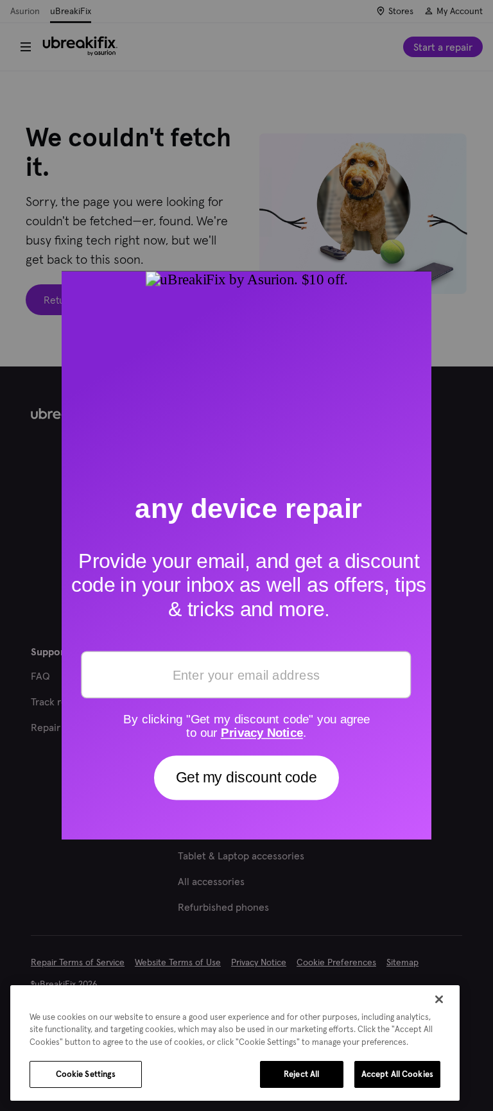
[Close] (439, 999)
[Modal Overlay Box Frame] (246, 555)
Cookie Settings (86, 1074)
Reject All (301, 1074)
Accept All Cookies (397, 1074)
